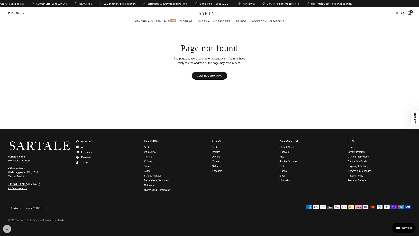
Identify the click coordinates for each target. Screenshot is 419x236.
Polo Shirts (150, 151)
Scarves (284, 151)
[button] (415, 118)
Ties (282, 156)
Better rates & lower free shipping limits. (164, 4)
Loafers (216, 156)
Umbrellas (285, 180)
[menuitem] (143, 21)
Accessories (221, 21)
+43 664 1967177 (17, 184)
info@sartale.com (17, 188)
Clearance (276, 21)
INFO (351, 141)
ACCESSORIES (289, 141)
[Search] (403, 13)
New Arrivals (81, 4)
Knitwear (148, 161)
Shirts (147, 147)
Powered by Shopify (54, 220)
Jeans (147, 170)
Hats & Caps (287, 147)
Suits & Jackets (152, 175)
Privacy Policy (355, 175)
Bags (282, 175)
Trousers (149, 166)
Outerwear (149, 185)
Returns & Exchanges (359, 170)
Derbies (216, 151)
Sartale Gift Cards (357, 161)
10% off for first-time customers (116, 4)
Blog (350, 147)
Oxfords (216, 166)
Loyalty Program (356, 151)
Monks (215, 161)
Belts (282, 166)
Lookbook (259, 21)
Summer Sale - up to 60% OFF (48, 4)
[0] (408, 13)
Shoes (202, 21)
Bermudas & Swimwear (156, 180)
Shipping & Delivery (358, 166)
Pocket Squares (288, 161)
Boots (215, 147)
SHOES (216, 141)
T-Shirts (148, 156)
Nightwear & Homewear (157, 189)
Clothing (186, 21)
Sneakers (217, 170)
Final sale (163, 21)
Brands (241, 21)
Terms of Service (357, 180)
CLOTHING (151, 141)
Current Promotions (358, 156)
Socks (283, 170)
